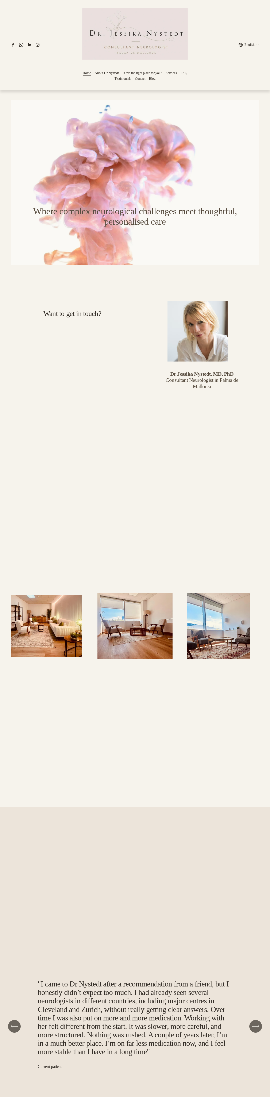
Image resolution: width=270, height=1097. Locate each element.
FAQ (184, 73)
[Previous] (14, 1026)
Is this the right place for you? (142, 73)
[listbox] (249, 45)
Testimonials (123, 78)
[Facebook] (13, 45)
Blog (152, 78)
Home (87, 73)
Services (171, 73)
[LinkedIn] (29, 45)
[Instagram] (37, 45)
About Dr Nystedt (107, 73)
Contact (140, 78)
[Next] (255, 1026)
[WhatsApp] (21, 45)
